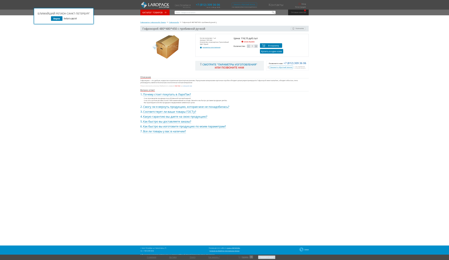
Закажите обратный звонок (281, 67)
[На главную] (155, 5)
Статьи (306, 249)
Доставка (173, 257)
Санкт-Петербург (182, 5)
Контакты (276, 4)
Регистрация (300, 7)
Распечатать (300, 28)
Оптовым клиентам (298, 12)
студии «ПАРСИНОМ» (233, 248)
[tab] (224, 94)
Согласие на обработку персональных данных (224, 251)
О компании (151, 257)
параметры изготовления (211, 47)
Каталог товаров (152, 12)
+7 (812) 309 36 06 (208, 4)
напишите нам (187, 86)
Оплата (192, 257)
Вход (304, 4)
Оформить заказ (266, 257)
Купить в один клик (271, 51)
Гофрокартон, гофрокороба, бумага (153, 22)
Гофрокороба (174, 22)
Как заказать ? (214, 257)
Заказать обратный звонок (244, 4)
